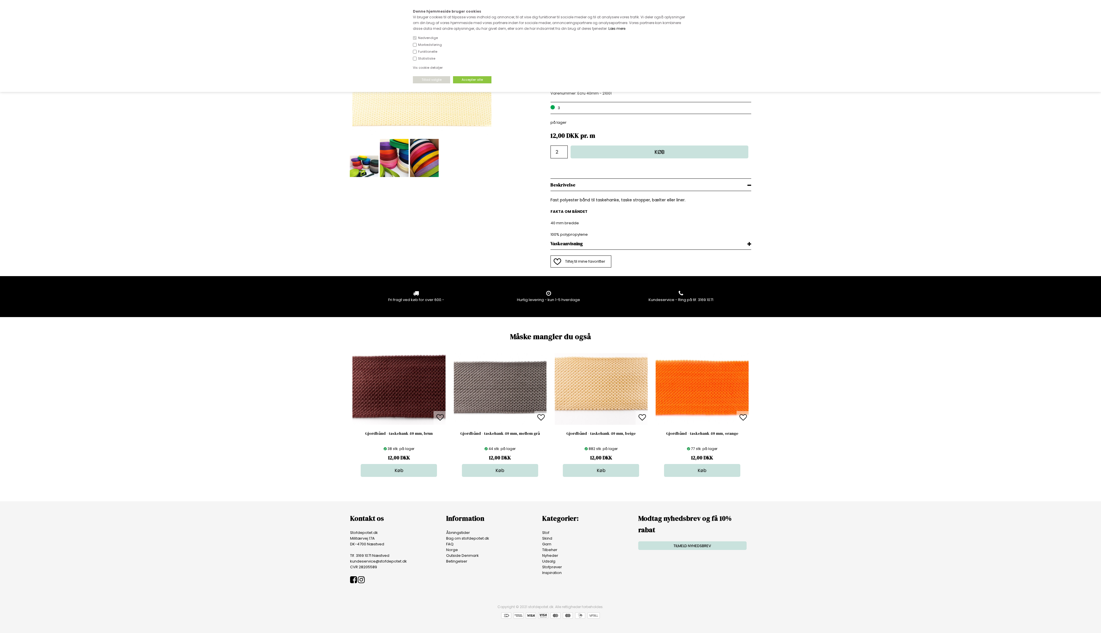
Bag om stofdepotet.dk (467, 538)
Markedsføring (430, 44)
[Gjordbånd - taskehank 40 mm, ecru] (421, 136)
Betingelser (456, 561)
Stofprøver (552, 567)
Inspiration (552, 572)
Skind (547, 538)
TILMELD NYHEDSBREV (692, 546)
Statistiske (426, 58)
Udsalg (548, 561)
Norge (452, 550)
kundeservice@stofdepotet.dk (378, 561)
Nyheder (550, 555)
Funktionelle (427, 51)
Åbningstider (458, 532)
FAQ (450, 544)
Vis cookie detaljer (428, 67)
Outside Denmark (462, 555)
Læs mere (616, 28)
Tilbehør (549, 550)
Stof (545, 532)
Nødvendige (428, 38)
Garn (546, 544)
